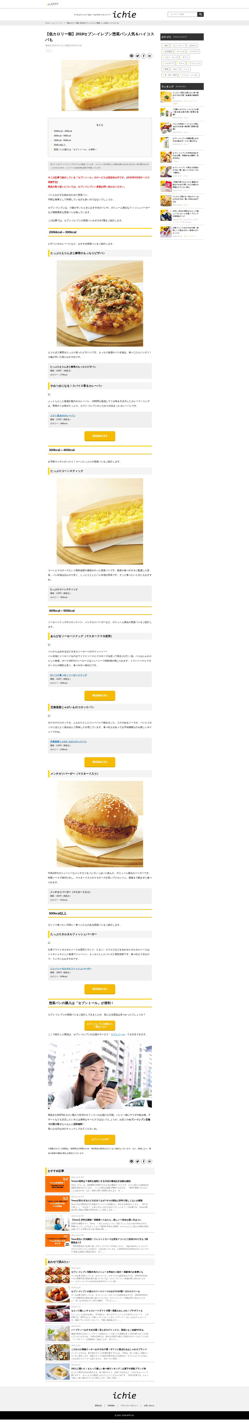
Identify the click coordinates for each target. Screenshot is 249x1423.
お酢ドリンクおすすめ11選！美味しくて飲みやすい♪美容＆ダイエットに (186, 230)
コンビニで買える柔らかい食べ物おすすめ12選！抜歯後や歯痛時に (186, 95)
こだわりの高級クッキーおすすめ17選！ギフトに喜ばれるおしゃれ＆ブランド (109, 1349)
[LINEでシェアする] (131, 56)
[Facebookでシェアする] (143, 56)
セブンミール (118, 1034)
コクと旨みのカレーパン (63, 415)
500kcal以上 (60, 145)
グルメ (60, 23)
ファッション (195, 63)
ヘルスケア (169, 63)
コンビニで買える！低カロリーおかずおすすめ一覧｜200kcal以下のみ (186, 199)
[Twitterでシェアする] (137, 56)
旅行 (166, 45)
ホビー (176, 69)
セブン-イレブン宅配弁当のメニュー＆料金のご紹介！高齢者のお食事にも (107, 1272)
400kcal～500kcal (62, 140)
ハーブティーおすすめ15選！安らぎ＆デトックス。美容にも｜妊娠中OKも (107, 1330)
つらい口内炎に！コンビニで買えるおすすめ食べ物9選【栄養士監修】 (186, 126)
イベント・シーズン (190, 75)
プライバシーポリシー (129, 1406)
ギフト (185, 57)
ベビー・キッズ (171, 57)
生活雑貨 (168, 51)
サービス (180, 51)
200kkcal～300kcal (63, 131)
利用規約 (111, 1406)
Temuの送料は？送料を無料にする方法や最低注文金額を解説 (101, 1181)
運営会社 (98, 1406)
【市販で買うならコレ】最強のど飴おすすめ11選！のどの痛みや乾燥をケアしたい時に (186, 184)
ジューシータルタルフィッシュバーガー (71, 968)
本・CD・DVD (171, 75)
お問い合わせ (149, 1406)
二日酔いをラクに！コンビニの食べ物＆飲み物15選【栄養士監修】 (186, 112)
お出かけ (193, 45)
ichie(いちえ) (50, 23)
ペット (186, 69)
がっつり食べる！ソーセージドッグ (68, 675)
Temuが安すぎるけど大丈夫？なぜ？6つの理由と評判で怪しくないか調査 (107, 1200)
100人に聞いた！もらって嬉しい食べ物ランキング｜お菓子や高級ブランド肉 (108, 1368)
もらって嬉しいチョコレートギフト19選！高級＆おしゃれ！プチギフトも (107, 1310)
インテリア (194, 51)
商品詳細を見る (99, 436)
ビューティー (178, 45)
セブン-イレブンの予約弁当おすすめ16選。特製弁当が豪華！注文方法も (186, 155)
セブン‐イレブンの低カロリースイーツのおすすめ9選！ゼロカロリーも (105, 1291)
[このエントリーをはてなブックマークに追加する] (149, 56)
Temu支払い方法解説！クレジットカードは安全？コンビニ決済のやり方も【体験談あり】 (109, 1241)
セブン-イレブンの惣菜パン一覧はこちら (100, 1025)
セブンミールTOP (100, 1139)
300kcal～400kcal (62, 135)
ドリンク (192, 236)
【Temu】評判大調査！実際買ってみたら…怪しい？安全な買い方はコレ (106, 1220)
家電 (166, 69)
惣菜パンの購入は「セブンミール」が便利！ (75, 149)
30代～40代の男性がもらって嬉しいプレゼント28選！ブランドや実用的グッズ (186, 213)
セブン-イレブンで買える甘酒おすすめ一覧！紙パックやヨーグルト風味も (186, 170)
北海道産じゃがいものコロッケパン (68, 741)
